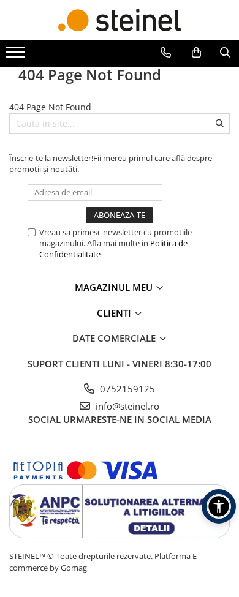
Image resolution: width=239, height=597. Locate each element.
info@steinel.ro (126, 406)
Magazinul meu (115, 287)
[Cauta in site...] (225, 52)
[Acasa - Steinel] (119, 20)
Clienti (115, 313)
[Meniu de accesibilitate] (219, 506)
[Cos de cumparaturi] (196, 52)
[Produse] (17, 56)
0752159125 (126, 389)
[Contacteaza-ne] (166, 52)
